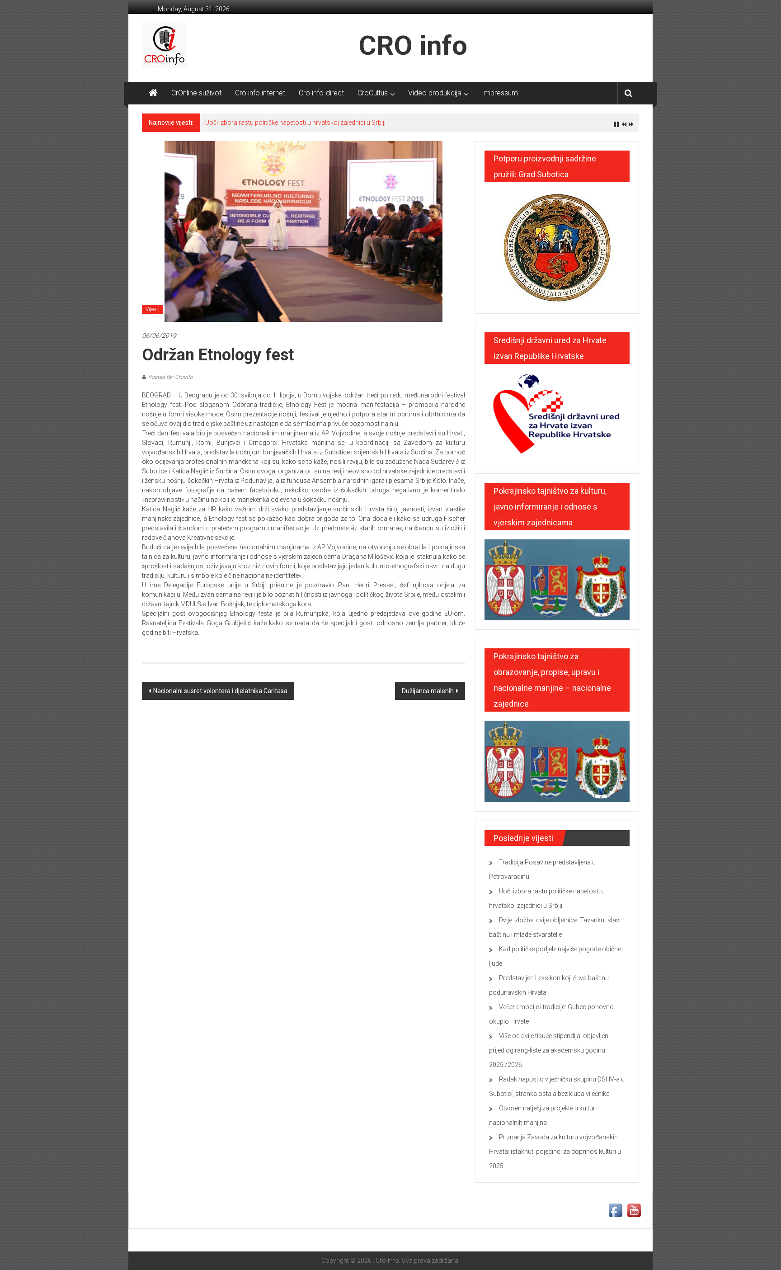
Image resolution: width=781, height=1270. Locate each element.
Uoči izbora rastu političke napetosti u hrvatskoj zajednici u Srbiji (295, 122)
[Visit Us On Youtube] (634, 1209)
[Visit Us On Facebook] (615, 1209)
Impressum (500, 93)
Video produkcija (434, 93)
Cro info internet (260, 93)
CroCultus (373, 93)
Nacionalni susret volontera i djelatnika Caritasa (220, 690)
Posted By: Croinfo (170, 377)
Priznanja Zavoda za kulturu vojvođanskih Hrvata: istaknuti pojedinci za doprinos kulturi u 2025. (555, 1151)
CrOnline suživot (196, 93)
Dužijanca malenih (428, 690)
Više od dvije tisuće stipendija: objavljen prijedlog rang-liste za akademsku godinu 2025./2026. (548, 1050)
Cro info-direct (321, 93)
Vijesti (153, 309)
